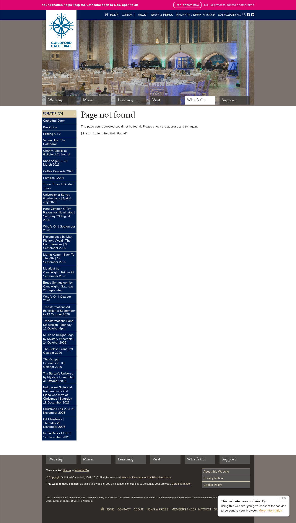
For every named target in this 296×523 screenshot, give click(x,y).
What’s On (196, 100)
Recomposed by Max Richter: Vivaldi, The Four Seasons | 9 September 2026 (57, 242)
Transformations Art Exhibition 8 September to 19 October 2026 (59, 310)
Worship (55, 100)
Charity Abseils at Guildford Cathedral (56, 152)
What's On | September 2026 (59, 228)
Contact (128, 14)
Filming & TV (52, 134)
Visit (156, 100)
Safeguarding (229, 14)
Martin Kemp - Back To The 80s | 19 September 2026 (58, 258)
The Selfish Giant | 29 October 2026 (58, 350)
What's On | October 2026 (57, 298)
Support (229, 100)
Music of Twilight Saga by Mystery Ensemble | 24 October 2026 (58, 338)
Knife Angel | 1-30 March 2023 (55, 162)
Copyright (54, 477)
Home (114, 14)
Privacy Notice (213, 478)
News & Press (162, 14)
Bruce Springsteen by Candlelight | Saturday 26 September (58, 286)
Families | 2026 (53, 177)
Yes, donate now (187, 4)
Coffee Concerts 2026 (58, 171)
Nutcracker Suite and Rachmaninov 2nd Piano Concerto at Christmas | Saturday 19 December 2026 (57, 395)
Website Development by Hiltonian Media (146, 477)
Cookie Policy (212, 484)
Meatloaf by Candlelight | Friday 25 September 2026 (58, 272)
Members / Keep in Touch (195, 14)
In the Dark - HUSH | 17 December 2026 (57, 435)
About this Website (216, 471)
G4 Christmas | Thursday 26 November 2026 (54, 422)
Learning (125, 100)
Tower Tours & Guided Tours (58, 186)
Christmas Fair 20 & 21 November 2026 (59, 410)
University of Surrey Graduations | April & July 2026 (57, 198)
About (143, 14)
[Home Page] (61, 49)
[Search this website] (244, 15)
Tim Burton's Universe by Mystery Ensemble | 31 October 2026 (58, 377)
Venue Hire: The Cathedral (54, 142)
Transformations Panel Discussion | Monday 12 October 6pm (58, 324)
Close (283, 498)
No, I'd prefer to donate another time (229, 4)
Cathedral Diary (54, 120)
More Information (181, 484)
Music (88, 100)
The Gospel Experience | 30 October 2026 (54, 363)
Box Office (50, 127)
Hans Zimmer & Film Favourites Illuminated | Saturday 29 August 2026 (59, 214)
